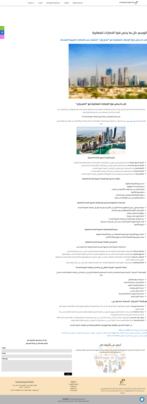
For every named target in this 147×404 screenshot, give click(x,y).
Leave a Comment (113, 336)
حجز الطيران (73, 386)
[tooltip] (2, 28)
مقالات (117, 333)
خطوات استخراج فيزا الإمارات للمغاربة (82, 333)
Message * (5, 359)
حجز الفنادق (73, 388)
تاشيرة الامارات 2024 (127, 333)
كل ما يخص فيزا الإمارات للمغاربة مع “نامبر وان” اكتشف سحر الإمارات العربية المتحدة (103, 40)
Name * (4, 348)
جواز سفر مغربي (130, 121)
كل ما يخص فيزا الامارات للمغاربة (130, 336)
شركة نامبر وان (140, 330)
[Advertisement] (73, 17)
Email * (4, 353)
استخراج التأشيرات (73, 384)
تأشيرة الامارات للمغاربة (103, 333)
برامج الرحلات (73, 390)
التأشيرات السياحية (141, 333)
